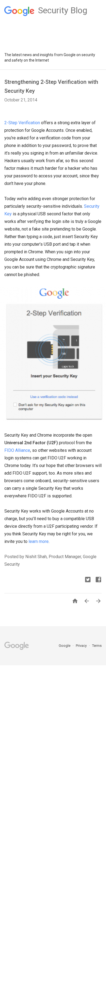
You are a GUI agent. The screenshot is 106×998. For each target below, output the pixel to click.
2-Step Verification (22, 122)
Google (65, 646)
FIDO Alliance (17, 450)
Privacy (82, 646)
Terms (97, 646)
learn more (39, 541)
